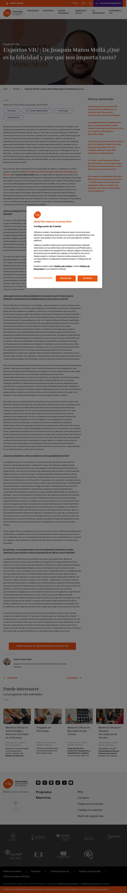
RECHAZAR (65, 278)
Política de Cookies (63, 266)
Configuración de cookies (43, 278)
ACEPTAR (87, 278)
